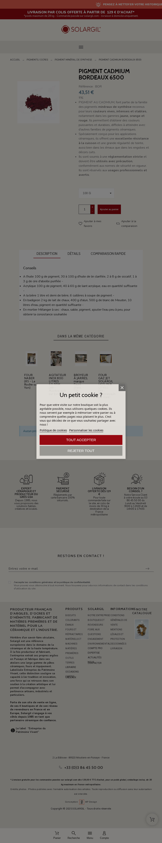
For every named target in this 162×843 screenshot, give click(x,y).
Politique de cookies (53, 430)
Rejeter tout (81, 451)
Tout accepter (81, 440)
